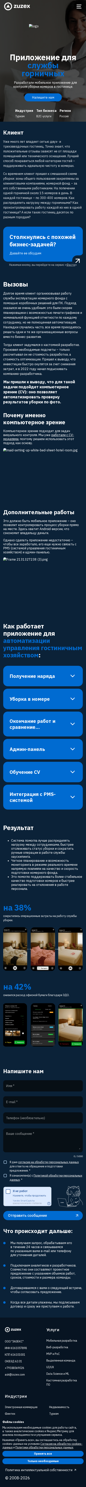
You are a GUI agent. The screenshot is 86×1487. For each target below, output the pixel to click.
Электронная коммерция (21, 1407)
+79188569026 (14, 1368)
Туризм (54, 1414)
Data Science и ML (57, 1374)
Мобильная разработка (61, 1340)
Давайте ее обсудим (43, 244)
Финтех (10, 1414)
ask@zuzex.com (15, 1374)
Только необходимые (43, 1461)
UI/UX (50, 1367)
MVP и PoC (53, 1354)
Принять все (43, 1453)
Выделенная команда (60, 1360)
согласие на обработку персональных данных (48, 1162)
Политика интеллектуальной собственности (38, 1470)
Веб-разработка (57, 1347)
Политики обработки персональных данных (44, 1447)
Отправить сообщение (27, 1215)
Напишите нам (43, 97)
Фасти (70, 265)
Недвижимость (59, 1407)
